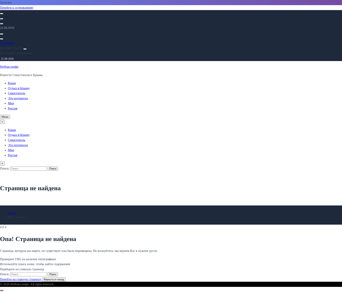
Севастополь (16, 93)
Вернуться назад (54, 279)
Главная (12, 212)
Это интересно (18, 98)
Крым (12, 83)
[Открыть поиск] (1, 13)
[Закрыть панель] (25, 49)
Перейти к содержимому (16, 7)
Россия (12, 108)
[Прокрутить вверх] (1, 290)
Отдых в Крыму (19, 88)
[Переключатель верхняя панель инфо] (1, 23)
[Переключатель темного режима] (1, 18)
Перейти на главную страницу (21, 279)
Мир (11, 103)
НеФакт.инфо (9, 66)
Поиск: (5, 168)
